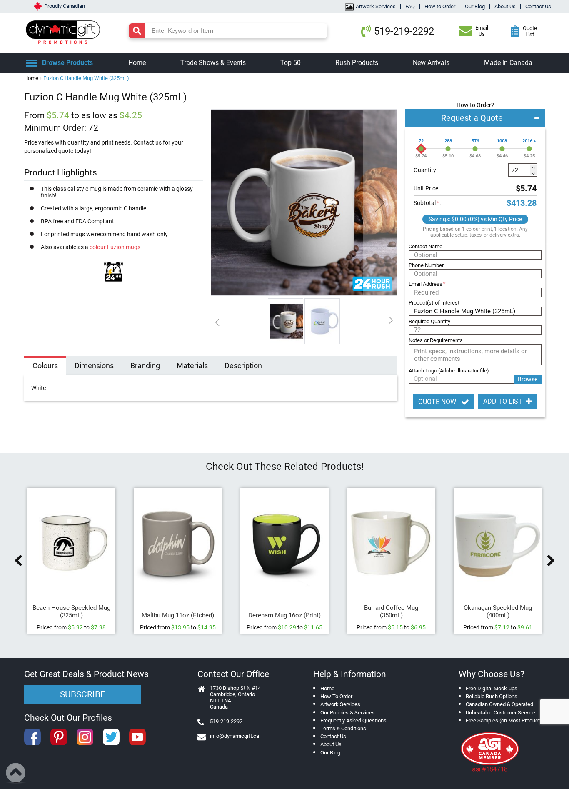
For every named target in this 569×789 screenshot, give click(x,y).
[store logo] (65, 31)
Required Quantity (429, 321)
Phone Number (426, 265)
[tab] (45, 366)
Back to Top (16, 773)
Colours (45, 365)
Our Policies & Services (347, 712)
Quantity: (425, 170)
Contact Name (425, 246)
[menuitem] (137, 63)
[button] (380, 202)
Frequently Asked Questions (353, 720)
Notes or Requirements (436, 340)
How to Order (439, 6)
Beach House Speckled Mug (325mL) (71, 611)
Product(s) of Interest (434, 303)
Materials (192, 365)
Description (243, 365)
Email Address (427, 284)
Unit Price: (426, 188)
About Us (505, 6)
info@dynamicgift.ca (234, 736)
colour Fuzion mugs (115, 247)
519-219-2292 (404, 31)
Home (31, 78)
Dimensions (94, 365)
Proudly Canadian (64, 6)
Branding (145, 365)
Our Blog (475, 6)
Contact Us (538, 6)
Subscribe (82, 694)
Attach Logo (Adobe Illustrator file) (449, 370)
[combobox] (228, 30)
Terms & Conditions (343, 728)
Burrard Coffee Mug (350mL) (391, 611)
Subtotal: (427, 203)
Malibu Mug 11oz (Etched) (178, 615)
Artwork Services (376, 6)
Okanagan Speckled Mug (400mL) (498, 611)
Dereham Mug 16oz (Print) (284, 615)
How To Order (336, 696)
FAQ (410, 6)
